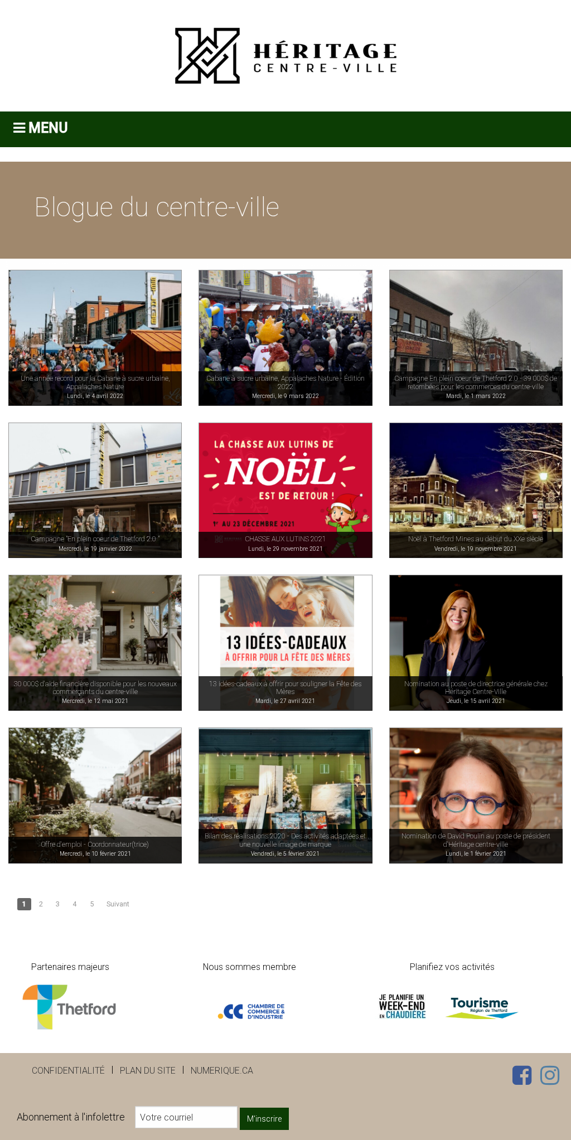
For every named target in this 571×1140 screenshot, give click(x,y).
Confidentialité (68, 1070)
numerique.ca (222, 1070)
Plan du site (148, 1070)
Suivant (118, 904)
